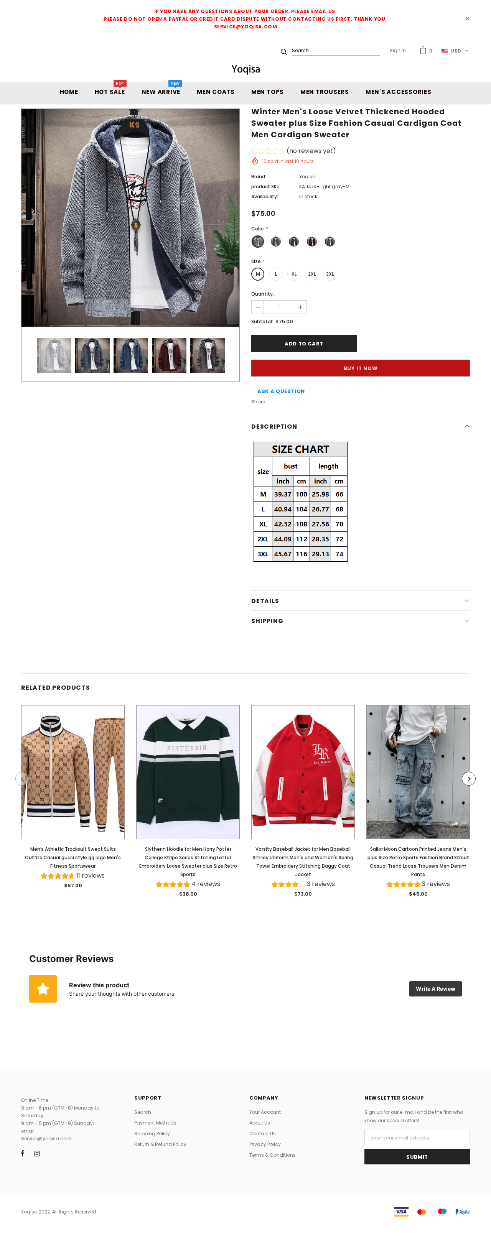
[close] (467, 19)
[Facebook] (23, 1153)
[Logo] (245, 69)
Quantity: (262, 294)
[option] (130, 218)
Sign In (398, 50)
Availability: (264, 196)
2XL (312, 274)
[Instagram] (37, 1153)
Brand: (258, 176)
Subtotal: (262, 321)
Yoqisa (307, 176)
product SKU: (266, 186)
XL (294, 274)
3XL (330, 274)
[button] (293, 152)
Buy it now (361, 368)
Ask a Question (281, 391)
